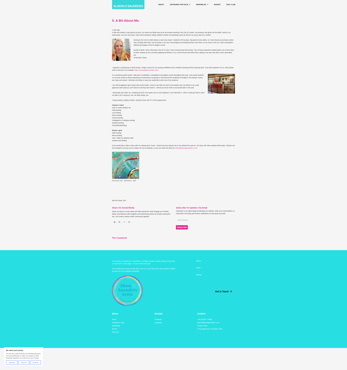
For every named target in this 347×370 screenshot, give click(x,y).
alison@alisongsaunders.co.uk (186, 148)
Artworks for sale (118, 322)
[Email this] (114, 222)
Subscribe (182, 227)
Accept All (35, 362)
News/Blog (116, 326)
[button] (189, 4)
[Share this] (119, 222)
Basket (114, 329)
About (114, 319)
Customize (12, 362)
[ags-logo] (128, 4)
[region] (23, 356)
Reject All (23, 362)
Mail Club (115, 332)
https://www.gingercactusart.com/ (146, 70)
